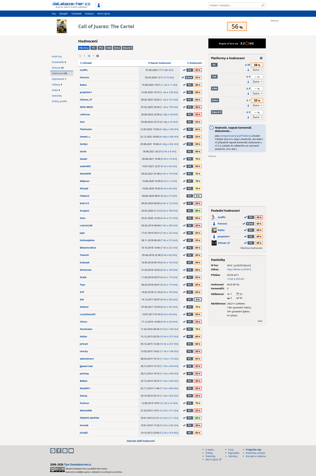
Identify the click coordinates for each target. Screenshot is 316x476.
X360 (108, 47)
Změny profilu (59, 101)
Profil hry (57, 56)
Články (209, 452)
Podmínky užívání (255, 452)
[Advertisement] (284, 71)
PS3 (101, 47)
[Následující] (98, 56)
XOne (117, 47)
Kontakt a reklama (256, 456)
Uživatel (87, 63)
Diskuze (89, 13)
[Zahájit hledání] (262, 5)
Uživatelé (76, 13)
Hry (54, 13)
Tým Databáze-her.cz (77, 464)
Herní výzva (103, 13)
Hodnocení (195, 63)
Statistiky (57, 95)
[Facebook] (59, 450)
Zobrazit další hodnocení (141, 440)
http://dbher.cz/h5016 (239, 269)
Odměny (232, 456)
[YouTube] (71, 450)
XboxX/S (127, 47)
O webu (209, 449)
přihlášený (245, 135)
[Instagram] (65, 450)
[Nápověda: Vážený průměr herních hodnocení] (261, 58)
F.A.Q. (231, 449)
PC (93, 47)
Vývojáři (63, 13)
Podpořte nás (253, 449)
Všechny (84, 47)
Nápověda (233, 452)
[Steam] (52, 450)
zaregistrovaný (228, 135)
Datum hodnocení (160, 63)
